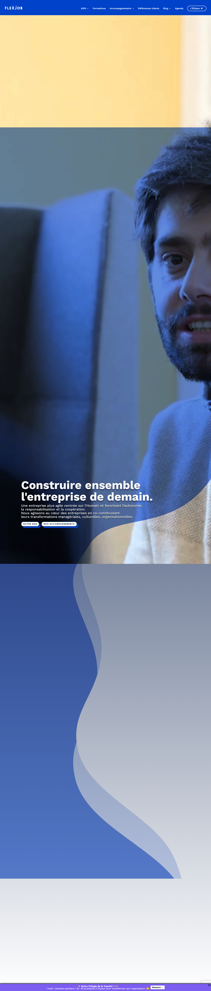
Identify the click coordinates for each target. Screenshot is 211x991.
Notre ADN (30, 524)
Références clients (148, 8)
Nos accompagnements (59, 524)
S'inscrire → (157, 987)
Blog (165, 8)
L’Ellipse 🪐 (196, 8)
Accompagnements (120, 8)
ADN (83, 8)
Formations (99, 8)
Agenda (179, 8)
